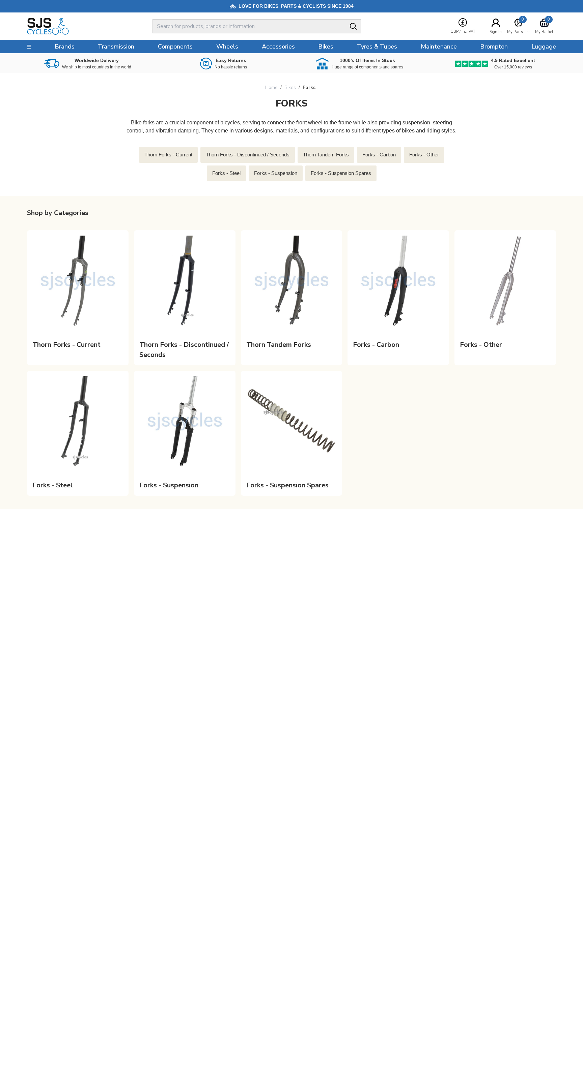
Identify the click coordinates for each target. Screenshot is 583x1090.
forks (309, 87)
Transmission (116, 46)
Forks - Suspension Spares (287, 485)
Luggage (543, 46)
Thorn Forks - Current (66, 344)
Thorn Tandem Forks (278, 344)
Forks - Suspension (168, 485)
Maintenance (439, 46)
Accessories (278, 46)
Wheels (227, 46)
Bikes (290, 87)
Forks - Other (481, 344)
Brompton (494, 46)
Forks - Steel (52, 485)
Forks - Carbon (376, 344)
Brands (65, 46)
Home (271, 87)
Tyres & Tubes (377, 46)
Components (175, 46)
